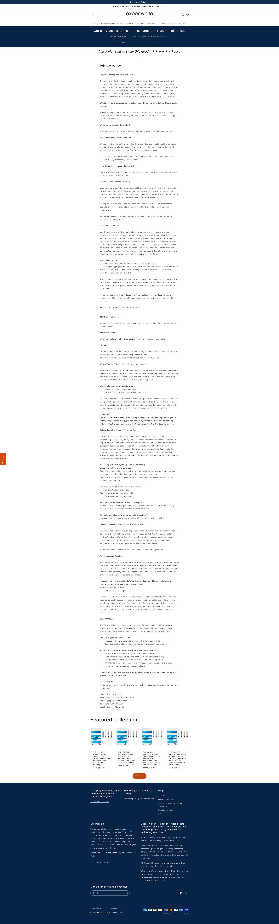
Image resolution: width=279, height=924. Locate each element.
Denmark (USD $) (99, 912)
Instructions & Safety (99, 801)
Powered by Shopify (183, 913)
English (115, 912)
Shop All (161, 796)
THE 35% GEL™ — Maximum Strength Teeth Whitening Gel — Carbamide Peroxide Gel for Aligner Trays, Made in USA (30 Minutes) (151, 758)
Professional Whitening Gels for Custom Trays (170, 805)
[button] (92, 14)
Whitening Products (165, 800)
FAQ (159, 814)
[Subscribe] (156, 42)
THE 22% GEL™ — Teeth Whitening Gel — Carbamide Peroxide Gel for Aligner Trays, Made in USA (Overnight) (126, 757)
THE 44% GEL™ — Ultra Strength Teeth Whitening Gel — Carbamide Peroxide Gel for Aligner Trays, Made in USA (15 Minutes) (177, 758)
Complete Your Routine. (167, 810)
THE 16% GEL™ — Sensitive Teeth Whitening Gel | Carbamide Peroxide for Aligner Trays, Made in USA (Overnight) (101, 758)
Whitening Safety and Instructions (139, 799)
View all (139, 776)
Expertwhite (172, 913)
